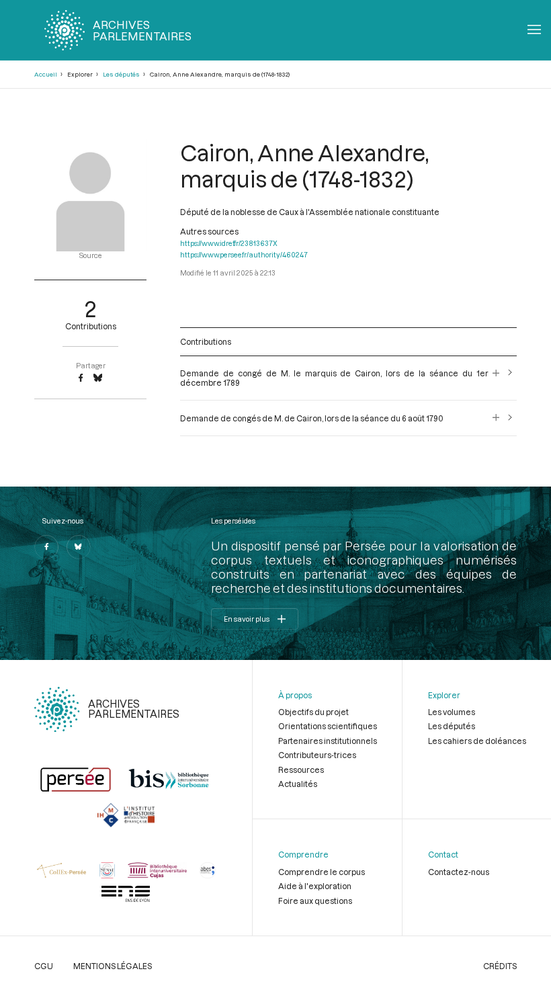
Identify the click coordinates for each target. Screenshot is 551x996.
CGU (43, 965)
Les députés (121, 74)
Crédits (500, 965)
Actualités (297, 783)
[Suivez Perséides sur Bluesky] (79, 547)
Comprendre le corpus (321, 871)
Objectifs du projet (313, 711)
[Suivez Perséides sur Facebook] (46, 547)
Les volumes (451, 711)
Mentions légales (112, 965)
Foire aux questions (315, 900)
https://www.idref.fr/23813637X (229, 243)
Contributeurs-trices (317, 754)
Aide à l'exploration (314, 885)
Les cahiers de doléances (477, 740)
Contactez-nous (458, 871)
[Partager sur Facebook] (81, 378)
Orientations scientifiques (327, 726)
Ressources (301, 769)
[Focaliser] (496, 377)
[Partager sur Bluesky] (97, 378)
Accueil (45, 74)
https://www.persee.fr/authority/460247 (244, 255)
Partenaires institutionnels (327, 740)
